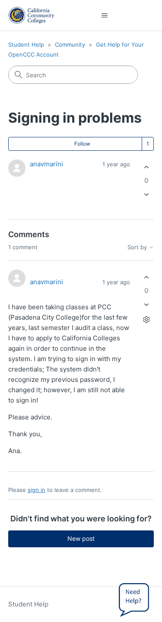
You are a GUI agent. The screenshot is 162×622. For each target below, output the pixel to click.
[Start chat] (134, 598)
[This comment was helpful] (146, 277)
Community (70, 44)
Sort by (138, 247)
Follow (82, 143)
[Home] (31, 15)
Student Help (26, 44)
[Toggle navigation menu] (104, 15)
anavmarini (46, 164)
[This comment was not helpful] (146, 304)
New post (81, 538)
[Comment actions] (146, 319)
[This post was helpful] (146, 167)
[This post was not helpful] (146, 194)
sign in (36, 489)
